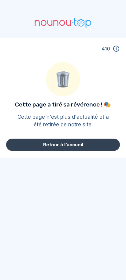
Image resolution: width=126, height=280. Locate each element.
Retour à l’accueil (63, 144)
